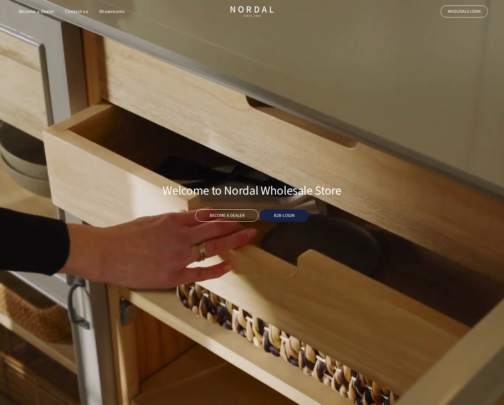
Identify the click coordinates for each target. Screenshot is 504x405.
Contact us (76, 11)
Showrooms (112, 11)
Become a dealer (36, 11)
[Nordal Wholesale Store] (252, 11)
